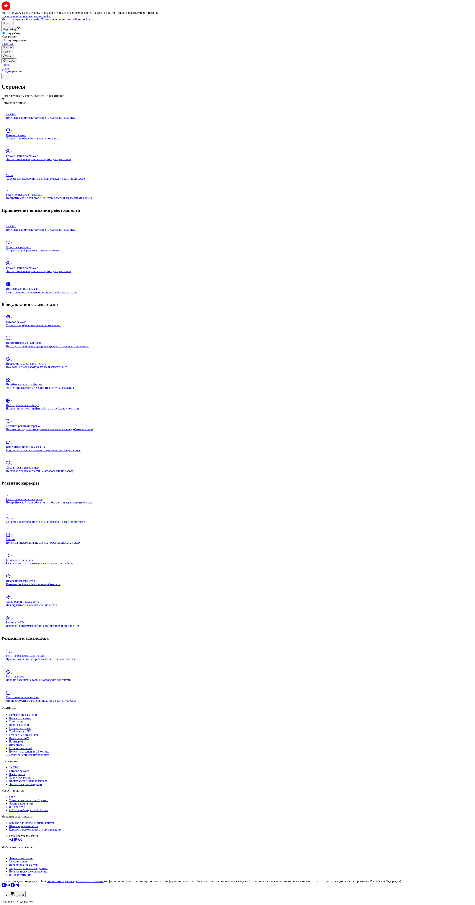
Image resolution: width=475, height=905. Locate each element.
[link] (7, 56)
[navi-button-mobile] (5, 76)
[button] (5, 64)
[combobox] (17, 894)
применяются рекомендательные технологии (75, 881)
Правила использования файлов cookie (65, 19)
